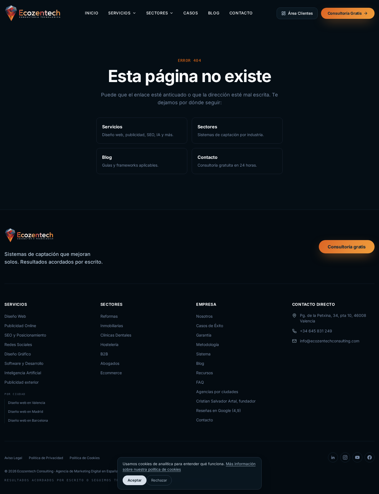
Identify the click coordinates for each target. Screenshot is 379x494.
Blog (213, 13)
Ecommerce (111, 372)
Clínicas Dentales (115, 335)
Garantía (203, 335)
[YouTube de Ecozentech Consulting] (357, 457)
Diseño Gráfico (17, 354)
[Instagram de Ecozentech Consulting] (345, 457)
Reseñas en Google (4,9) (218, 410)
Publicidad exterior (21, 382)
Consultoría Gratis (345, 13)
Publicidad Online (20, 325)
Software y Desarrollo (23, 363)
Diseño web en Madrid (25, 411)
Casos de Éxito (209, 325)
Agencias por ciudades (217, 391)
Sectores (157, 13)
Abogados (109, 363)
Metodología (207, 344)
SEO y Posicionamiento (25, 335)
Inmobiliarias (111, 325)
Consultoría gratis (347, 246)
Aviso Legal (13, 458)
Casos (190, 13)
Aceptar (135, 480)
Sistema (203, 354)
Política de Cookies (85, 458)
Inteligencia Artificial (22, 372)
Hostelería (109, 344)
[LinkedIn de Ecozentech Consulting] (333, 457)
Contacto (241, 13)
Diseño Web (15, 316)
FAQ (200, 382)
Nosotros (204, 316)
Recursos (204, 372)
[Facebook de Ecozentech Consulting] (370, 457)
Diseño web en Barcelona (28, 420)
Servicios (119, 13)
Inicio (91, 13)
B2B (104, 354)
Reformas (109, 316)
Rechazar (159, 480)
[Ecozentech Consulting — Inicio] (32, 13)
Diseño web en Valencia (26, 403)
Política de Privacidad (46, 458)
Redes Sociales (18, 344)
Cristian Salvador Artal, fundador (226, 401)
